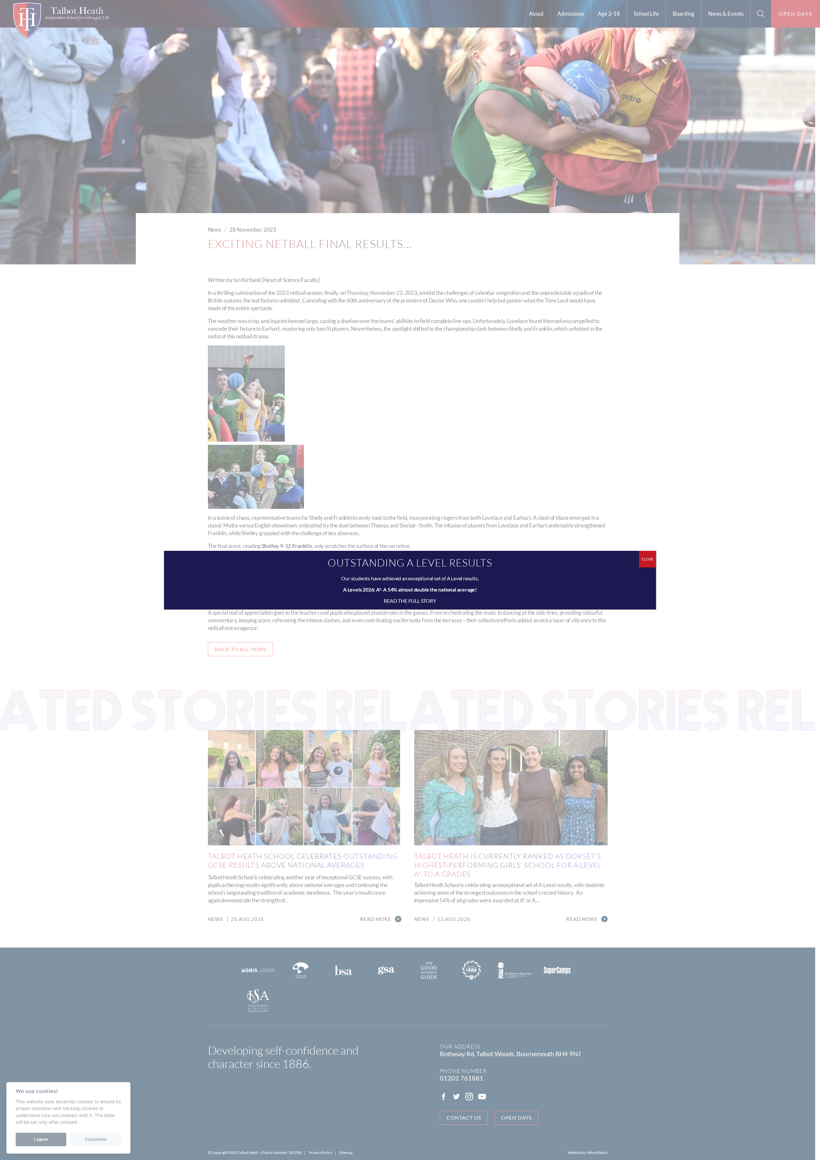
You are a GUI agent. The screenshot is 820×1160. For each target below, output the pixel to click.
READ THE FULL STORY (410, 601)
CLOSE (647, 559)
